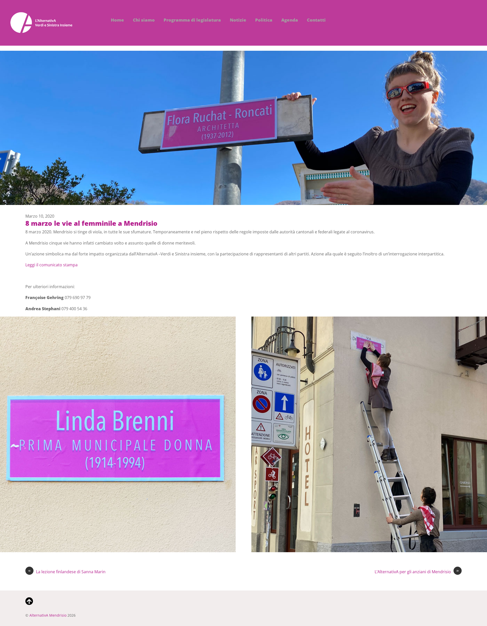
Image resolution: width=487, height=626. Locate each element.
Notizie (238, 20)
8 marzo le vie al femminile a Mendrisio (91, 223)
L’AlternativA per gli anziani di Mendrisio (417, 572)
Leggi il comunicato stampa (51, 265)
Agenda (289, 20)
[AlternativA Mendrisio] (41, 30)
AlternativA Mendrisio (47, 615)
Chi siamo (144, 20)
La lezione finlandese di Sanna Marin (67, 572)
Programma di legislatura (192, 20)
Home (117, 20)
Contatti (316, 20)
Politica (263, 20)
